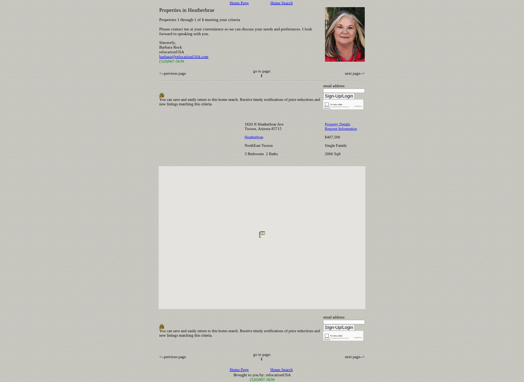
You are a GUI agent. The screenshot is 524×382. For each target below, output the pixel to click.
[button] (262, 234)
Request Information (341, 129)
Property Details (337, 124)
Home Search (281, 3)
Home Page (239, 3)
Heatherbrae (254, 137)
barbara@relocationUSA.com (183, 56)
